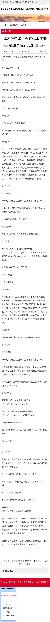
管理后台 (45, 582)
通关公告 (25, 25)
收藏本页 (28, 561)
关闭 (26, 564)
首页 (5, 25)
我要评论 (17, 561)
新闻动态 (14, 25)
